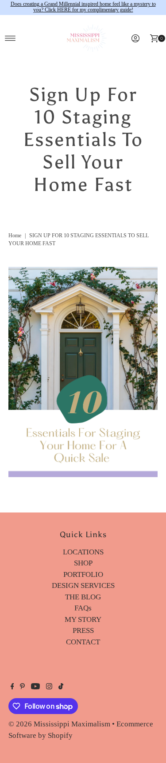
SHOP (83, 563)
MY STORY (83, 619)
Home (14, 235)
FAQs (83, 608)
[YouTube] (35, 687)
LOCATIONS (83, 552)
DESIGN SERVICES (83, 585)
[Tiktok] (60, 687)
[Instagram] (49, 687)
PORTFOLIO (83, 574)
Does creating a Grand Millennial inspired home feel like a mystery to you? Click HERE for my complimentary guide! (83, 7)
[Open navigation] (10, 38)
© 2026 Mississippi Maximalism (59, 724)
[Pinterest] (22, 687)
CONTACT (83, 642)
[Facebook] (12, 687)
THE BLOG (83, 597)
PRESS (83, 630)
